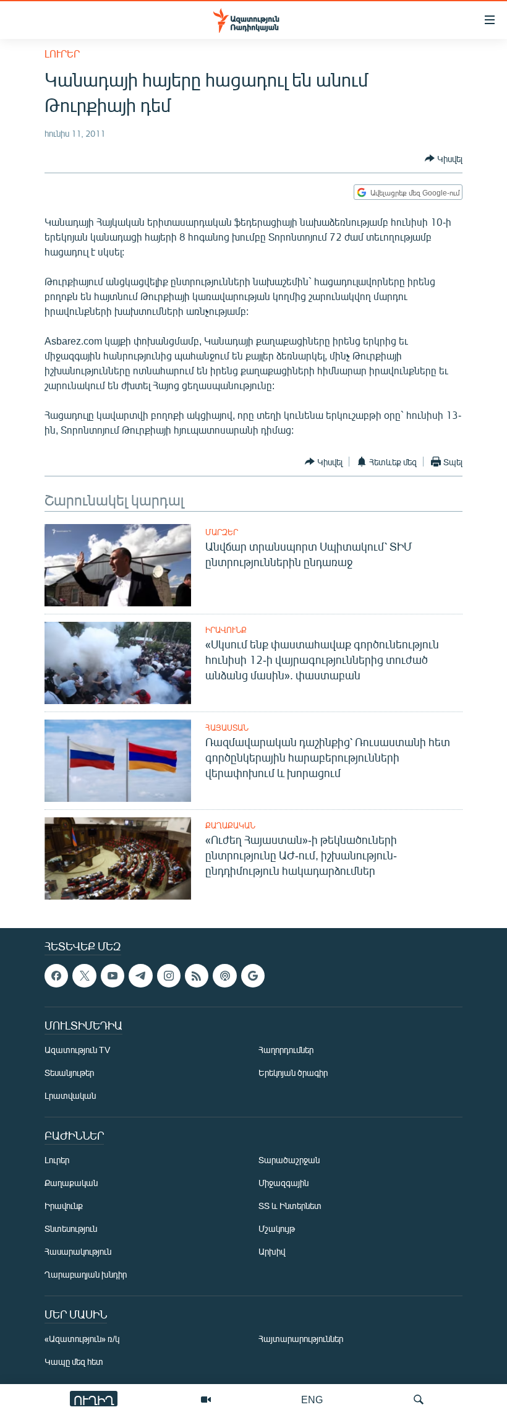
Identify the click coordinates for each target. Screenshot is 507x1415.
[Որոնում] (418, 1399)
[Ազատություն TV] (205, 1399)
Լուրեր (62, 53)
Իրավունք (226, 630)
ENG (312, 1399)
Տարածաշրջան (289, 1160)
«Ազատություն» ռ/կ (82, 1339)
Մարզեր (221, 532)
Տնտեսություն (71, 1229)
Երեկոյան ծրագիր (293, 1073)
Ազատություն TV (77, 1050)
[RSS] (196, 975)
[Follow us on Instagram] (169, 975)
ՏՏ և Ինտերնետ (290, 1206)
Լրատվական (70, 1096)
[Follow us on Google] (253, 975)
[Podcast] (224, 975)
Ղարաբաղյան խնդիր (86, 1275)
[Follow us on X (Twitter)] (84, 975)
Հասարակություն (78, 1252)
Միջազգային (283, 1183)
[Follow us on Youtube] (112, 975)
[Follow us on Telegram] (140, 975)
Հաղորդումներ (285, 1050)
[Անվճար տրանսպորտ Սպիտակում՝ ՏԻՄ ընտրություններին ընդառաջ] (118, 565)
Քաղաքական (230, 825)
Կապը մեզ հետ (74, 1362)
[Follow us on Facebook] (56, 975)
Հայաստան (227, 728)
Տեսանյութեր (69, 1073)
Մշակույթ (276, 1229)
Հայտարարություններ (300, 1339)
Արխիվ (271, 1252)
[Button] (443, 158)
